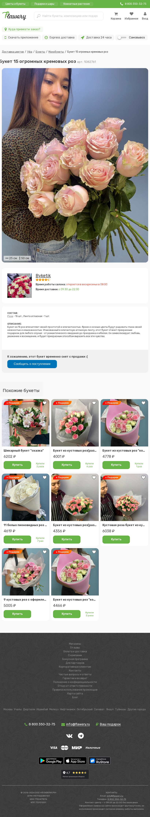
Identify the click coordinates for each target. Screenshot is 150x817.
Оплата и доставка (75, 651)
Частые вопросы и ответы (75, 674)
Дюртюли (29, 709)
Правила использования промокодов (75, 689)
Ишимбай (42, 709)
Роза (10, 316)
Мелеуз (54, 709)
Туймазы (120, 709)
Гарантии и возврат (75, 678)
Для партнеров (75, 663)
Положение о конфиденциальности (75, 682)
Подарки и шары (44, 3)
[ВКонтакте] (69, 736)
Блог (75, 697)
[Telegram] (81, 736)
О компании (75, 655)
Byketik (43, 275)
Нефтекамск (67, 709)
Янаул (110, 709)
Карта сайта (75, 693)
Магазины (75, 643)
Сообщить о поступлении (32, 364)
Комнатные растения (76, 3)
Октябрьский (85, 709)
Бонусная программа (75, 659)
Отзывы (75, 647)
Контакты (75, 670)
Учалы (18, 709)
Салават (99, 709)
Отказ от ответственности (75, 685)
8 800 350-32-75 (41, 724)
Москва (7, 709)
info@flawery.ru (115, 796)
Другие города (137, 709)
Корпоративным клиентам (75, 666)
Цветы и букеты (15, 3)
